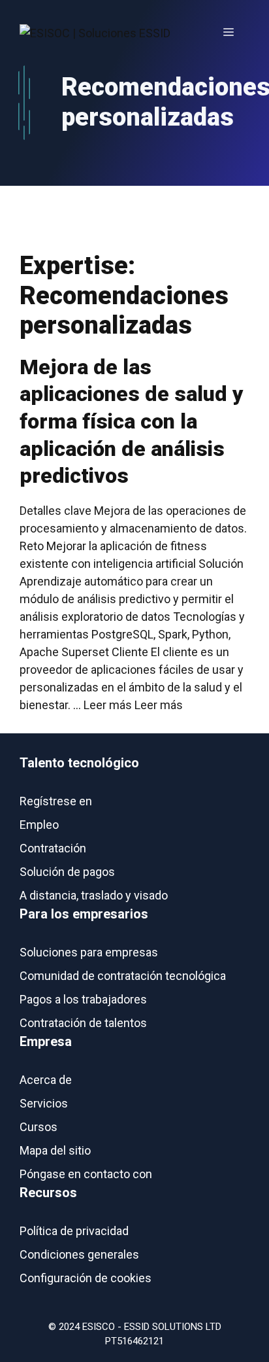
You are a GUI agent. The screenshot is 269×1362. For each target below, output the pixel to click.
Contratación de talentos (83, 1023)
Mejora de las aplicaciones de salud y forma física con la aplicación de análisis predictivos (132, 421)
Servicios (44, 1103)
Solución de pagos (67, 872)
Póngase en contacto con (86, 1174)
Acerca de (46, 1080)
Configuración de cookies (85, 1278)
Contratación (53, 848)
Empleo (39, 824)
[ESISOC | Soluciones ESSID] (95, 32)
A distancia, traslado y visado (94, 895)
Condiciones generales (79, 1254)
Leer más (158, 705)
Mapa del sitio (55, 1150)
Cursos (38, 1127)
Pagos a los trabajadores (83, 999)
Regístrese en (56, 801)
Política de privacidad (74, 1231)
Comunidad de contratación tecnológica (123, 976)
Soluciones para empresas (89, 952)
